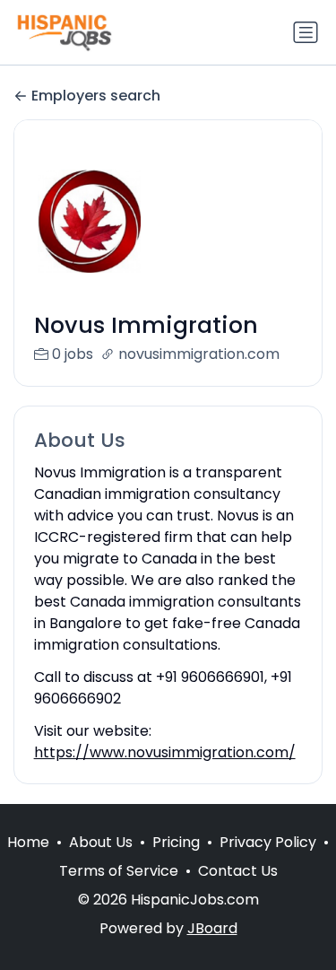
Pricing (176, 842)
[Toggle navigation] (306, 32)
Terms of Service (118, 871)
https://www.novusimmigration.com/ (165, 752)
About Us (101, 842)
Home (28, 842)
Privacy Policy (268, 842)
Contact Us (238, 871)
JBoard (212, 928)
